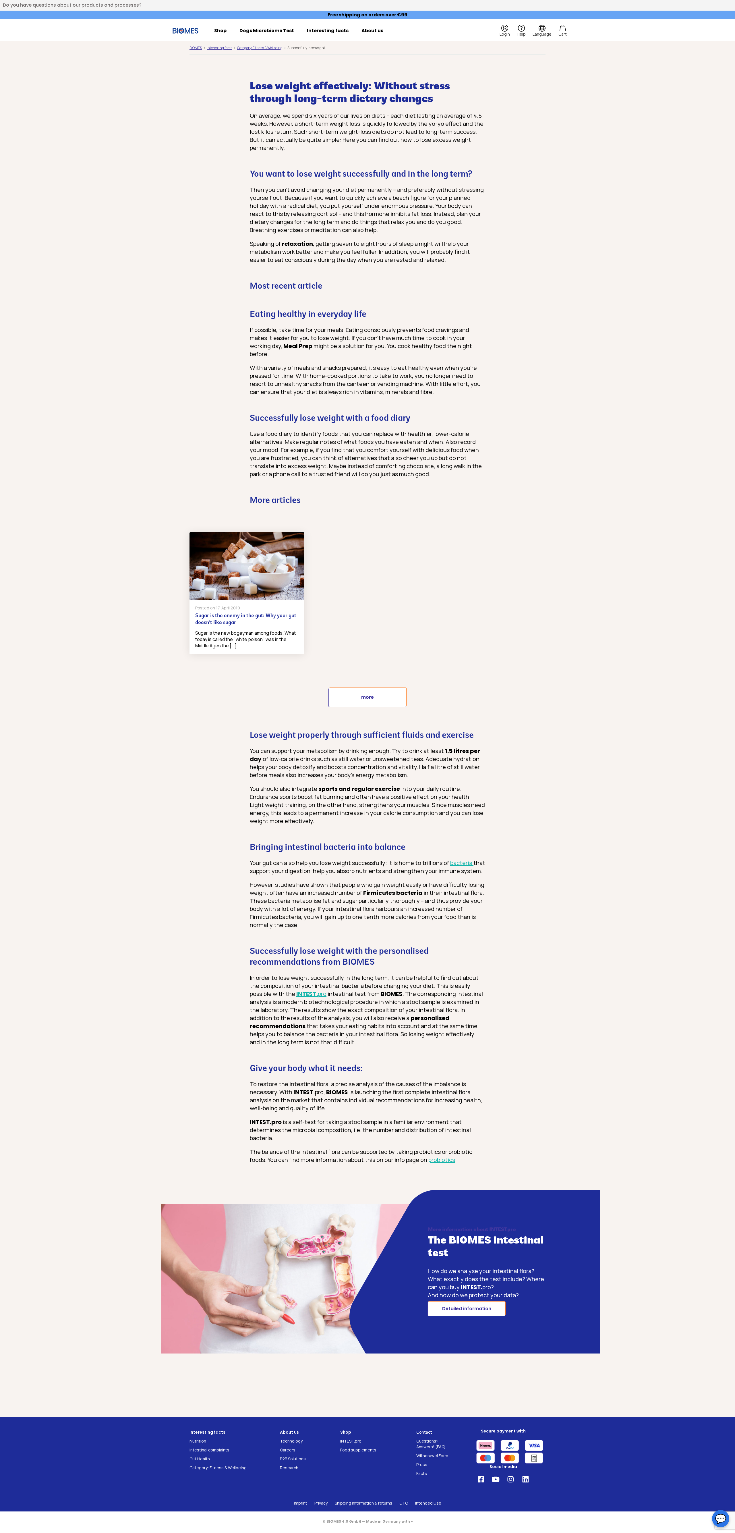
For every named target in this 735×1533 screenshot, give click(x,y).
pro (311, 994)
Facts (421, 1473)
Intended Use (428, 1503)
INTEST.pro (350, 1441)
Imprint (300, 1503)
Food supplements (358, 1450)
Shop (220, 30)
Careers (287, 1450)
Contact (424, 1432)
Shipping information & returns (363, 1503)
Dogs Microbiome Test (266, 30)
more (367, 697)
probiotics (441, 1160)
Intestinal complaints (209, 1450)
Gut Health (199, 1458)
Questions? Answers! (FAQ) (431, 1443)
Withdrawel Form (432, 1455)
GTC (403, 1503)
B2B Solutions (293, 1458)
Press (421, 1464)
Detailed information (466, 1308)
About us (372, 30)
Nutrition (197, 1441)
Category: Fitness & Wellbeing (218, 1467)
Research (289, 1467)
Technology (291, 1441)
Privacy (321, 1503)
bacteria (461, 863)
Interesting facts (328, 30)
